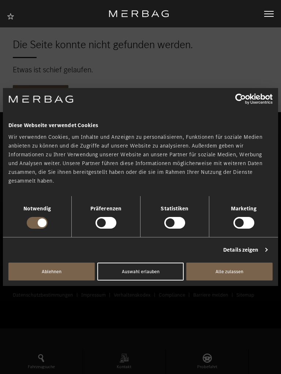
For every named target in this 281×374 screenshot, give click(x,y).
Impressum (93, 294)
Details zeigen (240, 249)
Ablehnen (51, 271)
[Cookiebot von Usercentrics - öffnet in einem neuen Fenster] (241, 99)
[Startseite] (141, 13)
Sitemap (245, 294)
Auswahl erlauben (141, 271)
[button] (41, 362)
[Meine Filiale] (12, 15)
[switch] (105, 223)
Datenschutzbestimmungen (43, 294)
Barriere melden (210, 294)
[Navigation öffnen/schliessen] (269, 14)
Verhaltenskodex (132, 294)
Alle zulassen (229, 271)
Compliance (172, 294)
